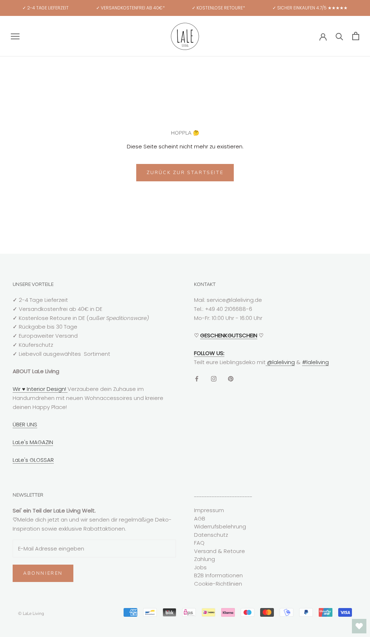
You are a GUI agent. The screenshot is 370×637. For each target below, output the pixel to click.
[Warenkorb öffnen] (355, 36)
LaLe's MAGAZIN (33, 442)
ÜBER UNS (25, 424)
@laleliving (280, 362)
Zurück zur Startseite (185, 172)
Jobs (200, 567)
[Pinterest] (230, 378)
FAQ (199, 543)
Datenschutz (211, 535)
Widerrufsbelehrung (220, 526)
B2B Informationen (218, 575)
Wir (17, 389)
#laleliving (315, 362)
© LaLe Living (31, 613)
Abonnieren (43, 573)
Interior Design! (46, 389)
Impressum (209, 510)
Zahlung (204, 559)
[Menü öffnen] (15, 36)
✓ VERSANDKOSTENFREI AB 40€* (130, 8)
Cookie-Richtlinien (218, 583)
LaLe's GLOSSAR (33, 460)
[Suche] (339, 36)
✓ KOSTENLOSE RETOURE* (218, 8)
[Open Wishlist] (359, 626)
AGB (199, 518)
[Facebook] (196, 378)
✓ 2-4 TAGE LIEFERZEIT (45, 8)
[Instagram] (213, 378)
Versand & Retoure (219, 551)
